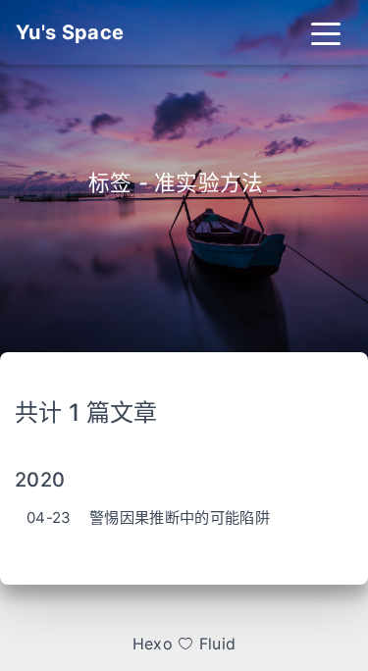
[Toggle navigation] (325, 32)
